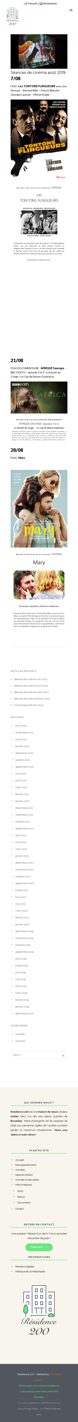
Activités (20, 1034)
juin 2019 (20, 972)
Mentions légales (24, 1266)
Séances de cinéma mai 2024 (30, 679)
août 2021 (20, 835)
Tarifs (20, 1191)
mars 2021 (21, 849)
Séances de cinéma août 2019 (38, 72)
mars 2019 (21, 993)
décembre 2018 (24, 1013)
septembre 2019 (24, 951)
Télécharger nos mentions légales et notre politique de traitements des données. (39, 1391)
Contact (19, 1208)
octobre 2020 (22, 876)
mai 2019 (20, 979)
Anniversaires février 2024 (28, 705)
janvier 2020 (22, 924)
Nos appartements (25, 1164)
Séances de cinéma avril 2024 (31, 685)
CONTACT (36, 1247)
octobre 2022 (22, 760)
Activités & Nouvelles (27, 1179)
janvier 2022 (22, 801)
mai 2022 (20, 773)
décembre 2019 (24, 931)
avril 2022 (21, 780)
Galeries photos (24, 1174)
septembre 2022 (24, 766)
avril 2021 (20, 842)
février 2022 (22, 794)
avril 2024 (21, 725)
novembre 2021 (24, 814)
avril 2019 (21, 986)
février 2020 (22, 917)
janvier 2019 (22, 1006)
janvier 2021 (22, 855)
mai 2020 (20, 903)
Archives (20, 1041)
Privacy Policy (31, 1409)
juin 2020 (20, 897)
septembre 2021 (24, 828)
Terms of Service (52, 1409)
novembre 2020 (24, 869)
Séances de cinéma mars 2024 (31, 692)
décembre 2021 (24, 807)
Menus (21, 1196)
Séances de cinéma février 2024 (32, 698)
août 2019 (21, 958)
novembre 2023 (24, 732)
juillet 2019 (21, 965)
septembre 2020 (24, 883)
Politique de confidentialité (30, 1271)
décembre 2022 (24, 753)
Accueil (19, 1160)
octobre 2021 (22, 821)
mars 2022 (21, 787)
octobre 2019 (22, 945)
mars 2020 (21, 910)
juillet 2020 (21, 890)
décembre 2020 (24, 862)
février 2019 (22, 999)
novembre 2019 (24, 938)
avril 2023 (21, 739)
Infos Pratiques (23, 1184)
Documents (23, 1202)
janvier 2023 (22, 746)
